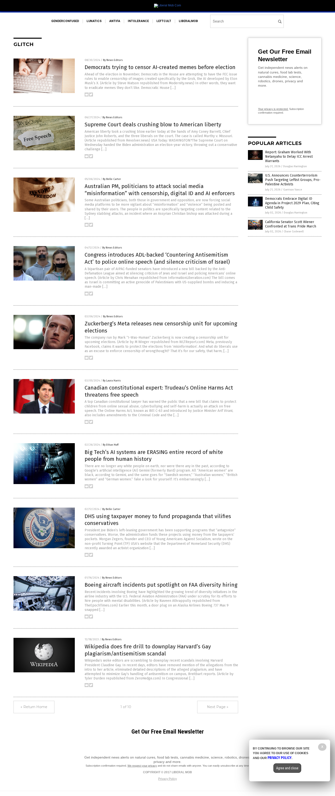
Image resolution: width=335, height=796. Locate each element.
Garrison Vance (292, 189)
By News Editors (113, 60)
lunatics (94, 21)
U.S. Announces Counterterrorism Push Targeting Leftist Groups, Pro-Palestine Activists (293, 179)
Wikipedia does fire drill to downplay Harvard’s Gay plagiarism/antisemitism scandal (148, 650)
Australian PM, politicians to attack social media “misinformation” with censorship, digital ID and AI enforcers (160, 190)
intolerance (138, 21)
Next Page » (217, 707)
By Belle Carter (112, 179)
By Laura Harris (112, 380)
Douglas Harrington (295, 166)
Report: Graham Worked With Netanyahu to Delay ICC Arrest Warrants (289, 156)
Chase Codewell (294, 231)
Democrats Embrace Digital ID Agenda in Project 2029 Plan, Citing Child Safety (292, 203)
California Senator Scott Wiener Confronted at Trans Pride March (290, 224)
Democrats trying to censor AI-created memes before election (160, 67)
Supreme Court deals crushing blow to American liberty (153, 124)
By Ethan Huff (110, 444)
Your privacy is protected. (273, 108)
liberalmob (188, 21)
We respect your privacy (142, 765)
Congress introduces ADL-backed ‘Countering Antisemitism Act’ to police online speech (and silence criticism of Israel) (157, 258)
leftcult (163, 21)
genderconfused (65, 21)
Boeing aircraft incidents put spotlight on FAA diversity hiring (161, 585)
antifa (114, 21)
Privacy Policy (167, 779)
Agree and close (287, 768)
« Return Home (34, 707)
